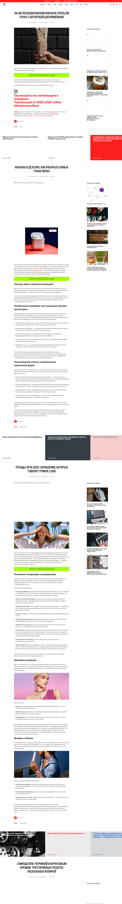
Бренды (61, 4)
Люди (54, 4)
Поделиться (20, 121)
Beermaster (57, 1)
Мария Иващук (33, 22)
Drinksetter (48, 1)
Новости (43, 4)
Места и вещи (23, 426)
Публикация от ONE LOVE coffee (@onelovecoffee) (37, 104)
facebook (46, 75)
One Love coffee (48, 68)
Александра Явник (33, 177)
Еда (81, 4)
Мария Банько (33, 877)
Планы (86, 4)
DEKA (16, 812)
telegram (51, 75)
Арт (76, 4)
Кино (66, 4)
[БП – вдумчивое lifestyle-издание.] (10, 4)
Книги (71, 4)
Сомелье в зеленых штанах (70, 1)
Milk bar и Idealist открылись (37, 115)
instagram (41, 75)
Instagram (54, 114)
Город (49, 4)
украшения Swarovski (37, 555)
